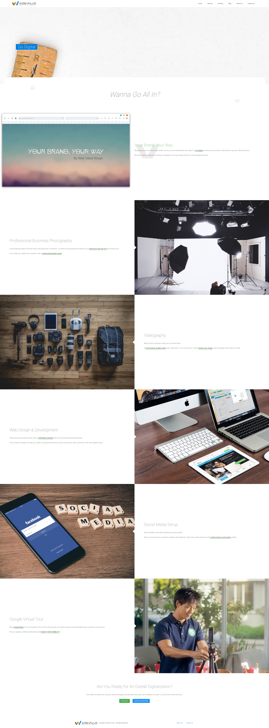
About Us (239, 3)
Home (200, 3)
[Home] (24, 3)
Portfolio (220, 3)
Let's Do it (124, 701)
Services (210, 3)
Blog (229, 3)
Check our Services (141, 701)
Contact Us (251, 3)
